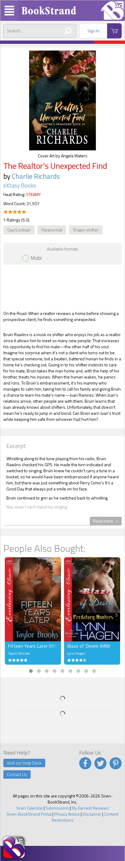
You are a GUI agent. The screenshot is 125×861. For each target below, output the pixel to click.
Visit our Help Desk (24, 763)
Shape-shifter (86, 230)
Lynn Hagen (76, 653)
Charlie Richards (36, 176)
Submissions (57, 808)
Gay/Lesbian (19, 230)
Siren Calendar (29, 808)
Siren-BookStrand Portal (29, 814)
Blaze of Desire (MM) (88, 646)
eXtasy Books (19, 185)
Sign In (93, 31)
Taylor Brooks (19, 653)
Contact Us (17, 774)
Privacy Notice (67, 814)
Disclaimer (92, 814)
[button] (31, 671)
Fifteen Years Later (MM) (33, 646)
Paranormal (51, 230)
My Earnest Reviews (90, 808)
